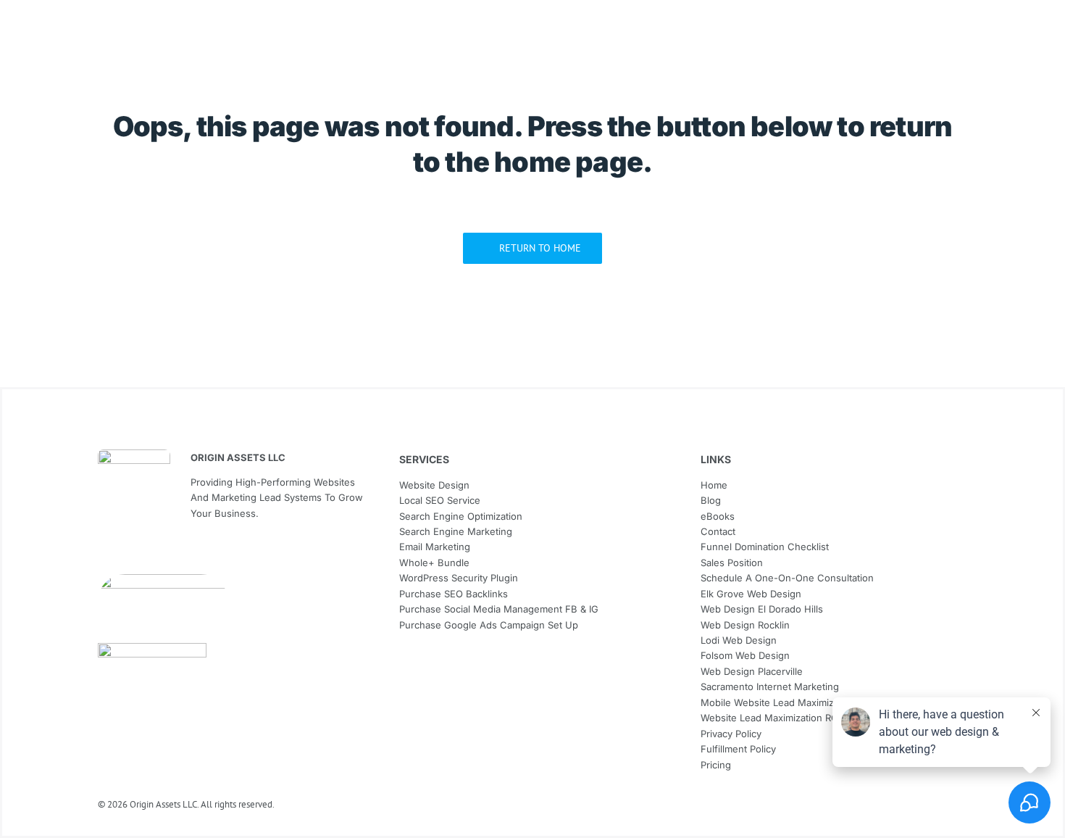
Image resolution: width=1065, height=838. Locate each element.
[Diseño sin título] (163, 580)
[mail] (129, 552)
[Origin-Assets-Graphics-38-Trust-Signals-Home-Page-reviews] (152, 649)
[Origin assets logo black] (134, 455)
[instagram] (182, 552)
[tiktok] (156, 552)
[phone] (234, 552)
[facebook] (103, 552)
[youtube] (208, 552)
